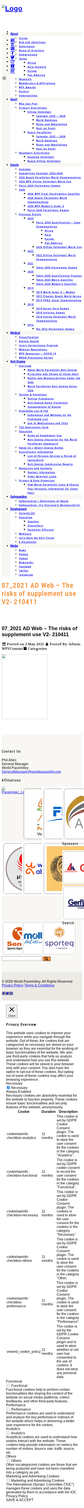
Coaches (33, 521)
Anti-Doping (17, 361)
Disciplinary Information (36, 452)
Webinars (25, 533)
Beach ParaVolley (40, 132)
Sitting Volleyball (39, 112)
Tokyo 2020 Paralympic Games (57, 267)
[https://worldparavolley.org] (12, 8)
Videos (23, 558)
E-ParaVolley (28, 542)
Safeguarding (18, 497)
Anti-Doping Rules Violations (48, 402)
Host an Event (46, 128)
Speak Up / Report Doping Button (41, 447)
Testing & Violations (33, 394)
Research (25, 79)
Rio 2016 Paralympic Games (55, 329)
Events (14, 165)
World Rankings (47, 120)
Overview (25, 366)
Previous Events (30, 214)
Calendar (25, 169)
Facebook (25, 566)
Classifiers (35, 525)
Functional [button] (14, 1381)
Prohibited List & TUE (33, 411)
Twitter (24, 570)
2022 (31, 251)
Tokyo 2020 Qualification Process (59, 275)
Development (18, 509)
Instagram (26, 574)
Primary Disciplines (33, 107)
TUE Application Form (34, 427)
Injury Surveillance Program (38, 345)
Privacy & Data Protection (37, 480)
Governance (27, 46)
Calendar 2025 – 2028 (50, 116)
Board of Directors (31, 50)
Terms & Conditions (39, 985)
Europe (32, 71)
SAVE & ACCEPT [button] (20, 1500)
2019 (31, 288)
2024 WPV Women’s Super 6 (46, 206)
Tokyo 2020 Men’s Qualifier (54, 280)
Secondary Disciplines (34, 153)
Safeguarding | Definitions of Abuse (44, 501)
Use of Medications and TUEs (48, 423)
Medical (15, 333)
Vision (23, 38)
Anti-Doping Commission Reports (50, 464)
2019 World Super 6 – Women (55, 292)
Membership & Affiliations (37, 83)
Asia (48, 234)
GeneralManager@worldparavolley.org (31, 772)
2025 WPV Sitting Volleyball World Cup (45, 181)
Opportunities (28, 95)
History (24, 91)
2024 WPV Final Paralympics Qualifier (54, 194)
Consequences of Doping (44, 407)
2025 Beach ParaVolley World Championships (50, 177)
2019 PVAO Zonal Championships (59, 300)
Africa (32, 62)
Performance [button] (16, 1405)
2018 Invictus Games (50, 312)
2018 (31, 304)
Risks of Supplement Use (45, 435)
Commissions (28, 54)
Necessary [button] (14, 1083)
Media (14, 546)
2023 (31, 218)
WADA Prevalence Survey (36, 357)
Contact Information (41, 472)
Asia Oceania (37, 67)
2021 (31, 263)
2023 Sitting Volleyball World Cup (59, 247)
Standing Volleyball (41, 157)
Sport (13, 99)
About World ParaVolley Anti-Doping (52, 370)
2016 (31, 325)
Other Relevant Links (42, 476)
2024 (22, 189)
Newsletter (26, 562)
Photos (23, 554)
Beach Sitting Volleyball (44, 161)
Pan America (36, 75)
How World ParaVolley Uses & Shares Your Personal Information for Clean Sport (53, 488)
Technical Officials (41, 529)
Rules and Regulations (51, 124)
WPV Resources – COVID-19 (37, 353)
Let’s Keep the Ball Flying (36, 538)
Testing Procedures (41, 398)
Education (26, 431)
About (14, 34)
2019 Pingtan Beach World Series (58, 296)
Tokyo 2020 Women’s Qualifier (56, 284)
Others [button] (11, 1456)
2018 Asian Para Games (52, 308)
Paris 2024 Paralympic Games (40, 185)
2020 (31, 271)
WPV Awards (27, 87)
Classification (29, 337)
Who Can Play (28, 103)
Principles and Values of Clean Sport (53, 374)
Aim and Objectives (32, 42)
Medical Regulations (33, 349)
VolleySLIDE (27, 513)
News (22, 550)
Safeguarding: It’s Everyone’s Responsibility (49, 505)
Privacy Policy (12, 985)
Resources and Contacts (35, 468)
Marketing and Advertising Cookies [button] (32, 1476)
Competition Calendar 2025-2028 (41, 173)
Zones (23, 58)
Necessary (19, 1088)
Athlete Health (29, 341)
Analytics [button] (13, 1429)
